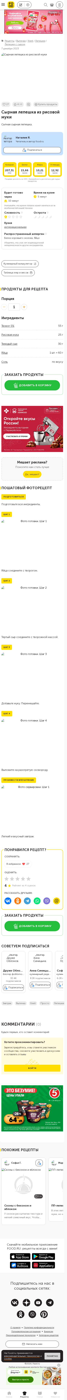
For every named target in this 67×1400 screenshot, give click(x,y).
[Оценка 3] (17, 879)
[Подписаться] (39, 1163)
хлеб (33, 1003)
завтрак (7, 1003)
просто (45, 1003)
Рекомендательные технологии (21, 1335)
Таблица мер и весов (16, 272)
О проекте (15, 1327)
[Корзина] (52, 5)
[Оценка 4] (23, 879)
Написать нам (34, 1344)
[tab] (9, 1394)
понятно (52, 1356)
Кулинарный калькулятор (18, 263)
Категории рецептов (49, 1335)
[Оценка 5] (28, 879)
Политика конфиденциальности (39, 1327)
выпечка (20, 1003)
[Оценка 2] (12, 879)
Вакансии (48, 1331)
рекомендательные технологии (22, 1356)
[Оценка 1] (6, 879)
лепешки (59, 1003)
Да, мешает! (32, 474)
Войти (32, 1068)
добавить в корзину (35, 385)
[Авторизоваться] (59, 4)
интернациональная (15, 227)
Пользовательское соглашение (26, 1331)
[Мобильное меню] (3, 4)
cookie (8, 1358)
